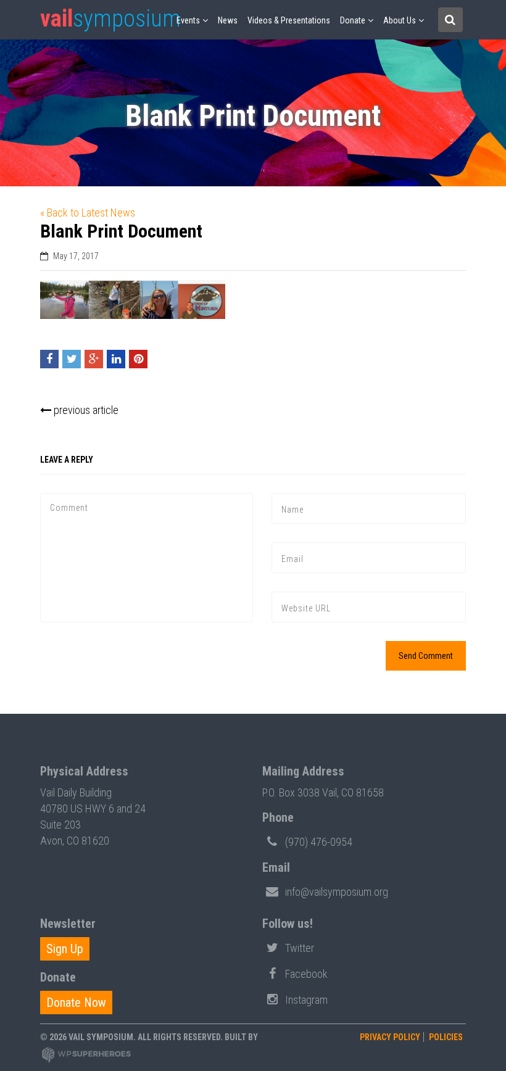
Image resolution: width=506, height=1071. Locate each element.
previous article (84, 409)
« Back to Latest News (87, 212)
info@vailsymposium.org (336, 891)
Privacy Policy (390, 1037)
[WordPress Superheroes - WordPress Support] (86, 1054)
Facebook (306, 973)
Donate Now (76, 1002)
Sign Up (64, 948)
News (228, 20)
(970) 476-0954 (318, 841)
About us (399, 20)
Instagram (306, 999)
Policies (446, 1037)
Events (188, 20)
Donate (352, 20)
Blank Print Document (121, 231)
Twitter (299, 947)
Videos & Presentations (288, 20)
